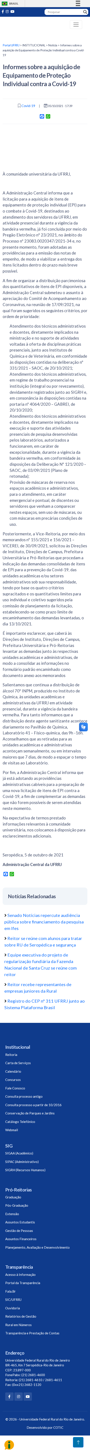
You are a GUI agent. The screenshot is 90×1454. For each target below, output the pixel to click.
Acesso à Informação (20, 1274)
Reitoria (11, 1055)
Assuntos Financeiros (20, 1239)
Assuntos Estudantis (20, 1222)
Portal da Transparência (22, 1283)
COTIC (58, 1427)
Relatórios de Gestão (20, 1316)
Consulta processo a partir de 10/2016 (33, 1105)
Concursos (13, 1080)
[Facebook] (9, 1396)
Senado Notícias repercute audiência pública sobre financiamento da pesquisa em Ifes (44, 922)
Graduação (13, 1197)
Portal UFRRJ (11, 45)
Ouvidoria (12, 1308)
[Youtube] (12, 11)
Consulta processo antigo (24, 1096)
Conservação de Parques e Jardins (30, 1113)
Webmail (11, 1130)
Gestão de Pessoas (19, 1231)
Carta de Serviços (18, 1063)
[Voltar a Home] (20, 24)
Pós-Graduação (16, 1205)
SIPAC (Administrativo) (22, 1162)
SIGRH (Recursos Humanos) (25, 1170)
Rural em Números (18, 1325)
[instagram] (7, 11)
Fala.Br (10, 1291)
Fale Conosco (15, 1088)
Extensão (12, 1214)
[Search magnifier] (85, 12)
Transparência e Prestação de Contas (32, 1333)
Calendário (13, 1071)
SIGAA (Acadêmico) (19, 1153)
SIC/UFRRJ (13, 1300)
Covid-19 (28, 106)
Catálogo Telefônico (20, 1122)
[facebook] (3, 11)
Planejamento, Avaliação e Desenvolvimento (37, 1247)
